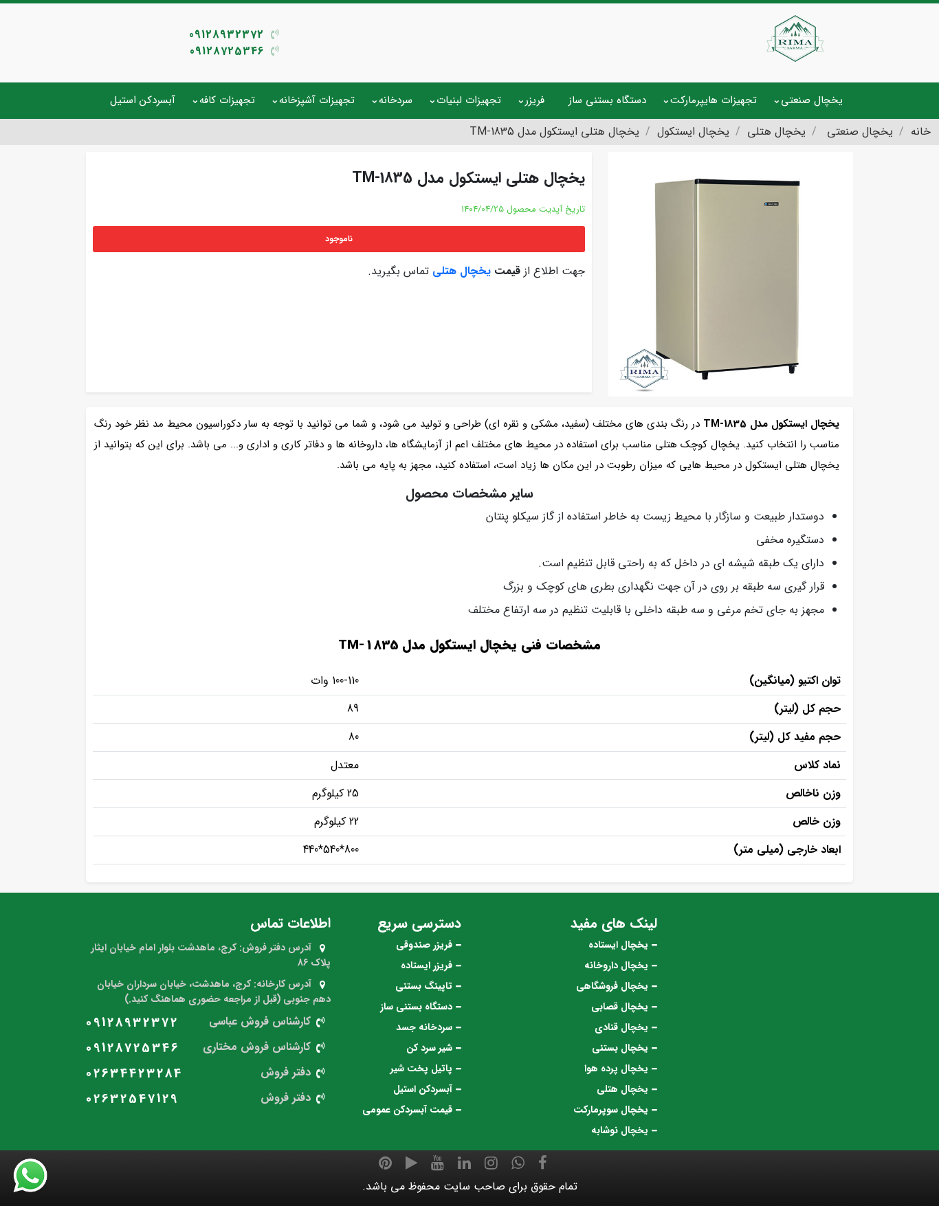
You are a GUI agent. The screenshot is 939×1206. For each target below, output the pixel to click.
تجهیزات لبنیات (469, 100)
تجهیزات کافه (227, 100)
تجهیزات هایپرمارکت (713, 100)
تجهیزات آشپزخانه (317, 100)
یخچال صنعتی (812, 100)
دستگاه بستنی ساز (607, 100)
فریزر (534, 100)
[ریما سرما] (796, 38)
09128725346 (227, 51)
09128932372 (226, 34)
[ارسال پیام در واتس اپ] (38, 1176)
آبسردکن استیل (142, 100)
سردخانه (395, 100)
